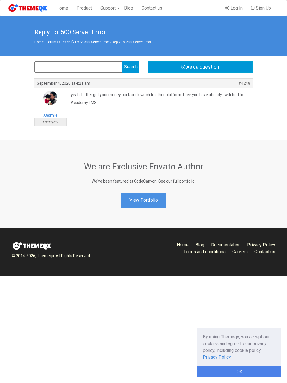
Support (108, 8)
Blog (128, 8)
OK (239, 371)
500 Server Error (96, 42)
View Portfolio (143, 200)
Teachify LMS (71, 42)
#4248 (244, 83)
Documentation (225, 245)
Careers (240, 251)
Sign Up (263, 8)
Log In (236, 8)
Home (62, 8)
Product (84, 8)
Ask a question (202, 67)
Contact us (152, 8)
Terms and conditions (205, 251)
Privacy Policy (261, 245)
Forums (52, 42)
